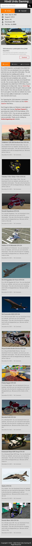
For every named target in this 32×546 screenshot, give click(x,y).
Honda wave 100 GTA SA (10, 520)
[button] (3, 36)
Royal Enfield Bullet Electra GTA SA (14, 348)
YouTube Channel (20, 109)
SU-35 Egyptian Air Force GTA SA (13, 280)
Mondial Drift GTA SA (9, 417)
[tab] (8, 11)
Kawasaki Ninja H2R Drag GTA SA (13, 451)
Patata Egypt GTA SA (9, 383)
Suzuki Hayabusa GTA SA (10, 211)
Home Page (26, 86)
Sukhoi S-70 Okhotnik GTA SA (12, 245)
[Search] (29, 6)
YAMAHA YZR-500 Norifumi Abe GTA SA (15, 142)
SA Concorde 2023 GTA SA (11, 314)
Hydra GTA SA (6, 486)
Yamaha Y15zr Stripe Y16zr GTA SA (13, 176)
